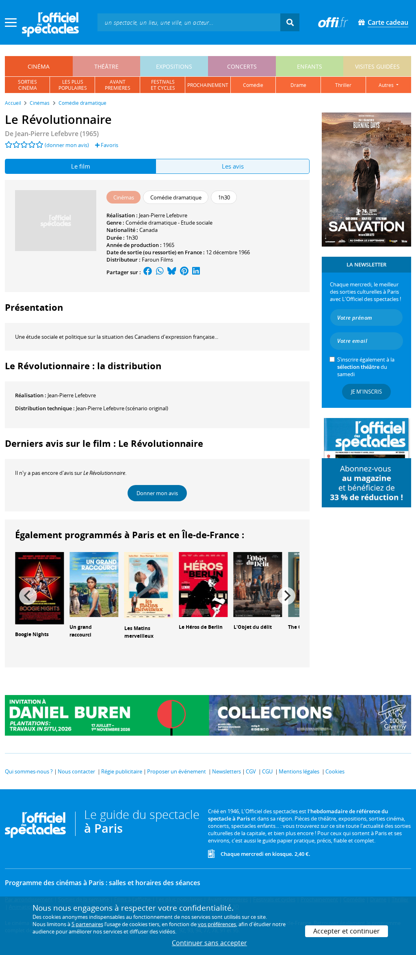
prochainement (207, 85)
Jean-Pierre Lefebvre (163, 215)
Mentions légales (299, 771)
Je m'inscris (366, 391)
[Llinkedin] (196, 272)
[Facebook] (148, 272)
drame (298, 85)
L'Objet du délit (253, 627)
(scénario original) (122, 408)
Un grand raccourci (80, 631)
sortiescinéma (27, 84)
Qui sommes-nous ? (29, 771)
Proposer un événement (176, 771)
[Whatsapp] (160, 272)
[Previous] (28, 596)
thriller (343, 85)
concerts (242, 66)
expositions (174, 66)
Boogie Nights (32, 634)
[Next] (286, 596)
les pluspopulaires (72, 84)
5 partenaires (87, 924)
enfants (309, 66)
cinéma (39, 66)
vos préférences (217, 924)
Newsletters (226, 771)
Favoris (109, 145)
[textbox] (189, 22)
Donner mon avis (157, 493)
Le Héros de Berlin (201, 627)
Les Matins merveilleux (139, 632)
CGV (251, 771)
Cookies (334, 771)
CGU (267, 771)
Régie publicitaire (121, 771)
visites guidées (377, 66)
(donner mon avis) (67, 145)
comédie (253, 85)
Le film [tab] (80, 166)
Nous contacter (76, 771)
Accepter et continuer (346, 931)
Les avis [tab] (233, 166)
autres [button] (387, 85)
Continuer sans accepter (209, 942)
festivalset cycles (163, 84)
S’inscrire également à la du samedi (365, 367)
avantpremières (117, 84)
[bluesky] (172, 272)
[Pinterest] (184, 272)
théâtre (106, 66)
